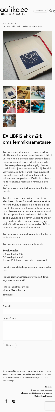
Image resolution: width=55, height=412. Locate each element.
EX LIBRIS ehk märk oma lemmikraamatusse (22, 26)
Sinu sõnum (9, 318)
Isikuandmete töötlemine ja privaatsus (36, 393)
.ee (32, 374)
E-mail (6, 306)
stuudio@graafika (24, 374)
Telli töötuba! (9, 23)
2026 (6, 371)
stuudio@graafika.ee (14, 290)
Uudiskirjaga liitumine (43, 396)
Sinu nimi (8, 294)
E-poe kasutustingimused (41, 390)
